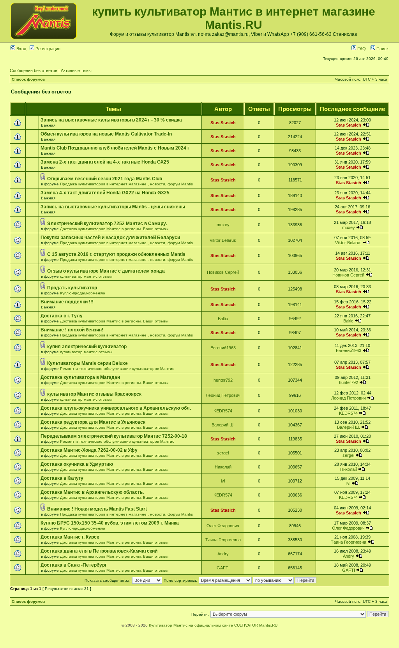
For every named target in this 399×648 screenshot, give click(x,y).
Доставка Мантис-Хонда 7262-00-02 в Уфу (89, 450)
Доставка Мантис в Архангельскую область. (92, 492)
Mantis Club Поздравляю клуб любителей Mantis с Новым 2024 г (115, 148)
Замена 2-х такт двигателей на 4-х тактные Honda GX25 (105, 162)
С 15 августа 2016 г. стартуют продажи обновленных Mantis (116, 254)
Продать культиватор (72, 288)
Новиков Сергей (223, 272)
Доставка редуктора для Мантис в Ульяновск (93, 422)
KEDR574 (223, 411)
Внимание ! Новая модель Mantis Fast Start (97, 509)
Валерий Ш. (223, 425)
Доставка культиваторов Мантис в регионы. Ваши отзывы (114, 229)
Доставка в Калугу (62, 478)
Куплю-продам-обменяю (82, 293)
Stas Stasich (223, 122)
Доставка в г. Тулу (62, 316)
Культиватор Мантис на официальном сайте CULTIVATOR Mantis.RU (213, 625)
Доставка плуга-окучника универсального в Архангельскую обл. (116, 408)
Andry (223, 553)
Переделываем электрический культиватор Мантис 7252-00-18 (114, 436)
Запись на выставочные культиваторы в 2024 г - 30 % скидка (111, 120)
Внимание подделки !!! (67, 302)
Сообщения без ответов (33, 70)
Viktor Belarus (223, 240)
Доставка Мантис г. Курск (70, 537)
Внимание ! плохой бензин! (72, 330)
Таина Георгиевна (223, 539)
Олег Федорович (223, 525)
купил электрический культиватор (87, 346)
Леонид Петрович (223, 395)
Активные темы (76, 70)
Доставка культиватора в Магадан (80, 377)
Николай (223, 467)
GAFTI (223, 567)
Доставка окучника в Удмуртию (77, 464)
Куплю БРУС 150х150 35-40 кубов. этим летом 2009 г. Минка (110, 523)
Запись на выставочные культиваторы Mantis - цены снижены (113, 207)
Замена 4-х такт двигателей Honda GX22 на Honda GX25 (105, 192)
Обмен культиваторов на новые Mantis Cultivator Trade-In (106, 134)
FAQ (361, 48)
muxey (223, 224)
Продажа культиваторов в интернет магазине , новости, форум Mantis (126, 184)
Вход (20, 48)
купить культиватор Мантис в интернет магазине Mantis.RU (233, 18)
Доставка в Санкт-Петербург (74, 565)
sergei (223, 453)
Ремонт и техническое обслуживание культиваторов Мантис (117, 368)
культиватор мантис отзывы (86, 276)
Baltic (223, 318)
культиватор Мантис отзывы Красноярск (94, 394)
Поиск (381, 48)
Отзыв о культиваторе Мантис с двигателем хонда (106, 271)
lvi (223, 481)
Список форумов (28, 79)
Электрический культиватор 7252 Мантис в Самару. (107, 223)
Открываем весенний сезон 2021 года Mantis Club (104, 178)
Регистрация (47, 48)
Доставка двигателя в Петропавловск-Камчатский (99, 551)
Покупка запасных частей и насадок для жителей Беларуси (110, 237)
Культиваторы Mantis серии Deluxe (87, 363)
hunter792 (223, 380)
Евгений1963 (223, 347)
